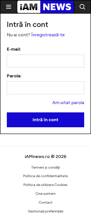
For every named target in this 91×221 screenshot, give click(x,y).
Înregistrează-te (48, 35)
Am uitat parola (68, 102)
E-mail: (14, 49)
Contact (46, 202)
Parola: (14, 76)
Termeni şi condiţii (45, 167)
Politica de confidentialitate (45, 176)
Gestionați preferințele (45, 211)
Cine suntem (45, 194)
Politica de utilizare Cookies (45, 185)
